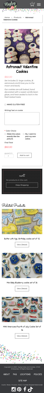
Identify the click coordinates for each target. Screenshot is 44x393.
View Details (22, 245)
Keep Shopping (22, 185)
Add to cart (24, 155)
